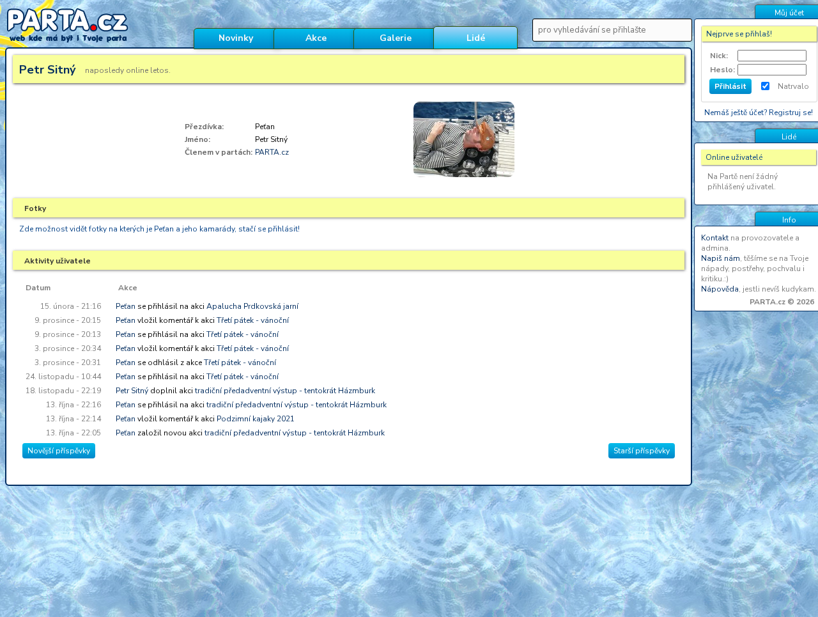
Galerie (396, 38)
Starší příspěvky (642, 451)
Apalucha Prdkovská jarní (252, 306)
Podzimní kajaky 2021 (256, 419)
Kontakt (715, 238)
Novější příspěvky (58, 451)
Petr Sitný (132, 391)
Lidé (476, 38)
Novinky (236, 38)
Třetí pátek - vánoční (253, 320)
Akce (316, 38)
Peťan (125, 306)
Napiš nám (720, 258)
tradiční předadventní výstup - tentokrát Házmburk (285, 391)
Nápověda (720, 289)
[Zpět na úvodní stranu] (94, 45)
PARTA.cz (272, 152)
